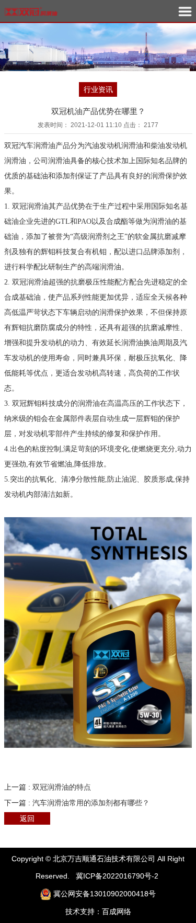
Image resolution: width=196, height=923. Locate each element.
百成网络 (116, 911)
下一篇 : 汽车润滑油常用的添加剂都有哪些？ (76, 803)
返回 (27, 818)
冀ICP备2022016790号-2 (117, 876)
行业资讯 (98, 89)
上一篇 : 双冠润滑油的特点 (47, 787)
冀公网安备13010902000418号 (104, 894)
